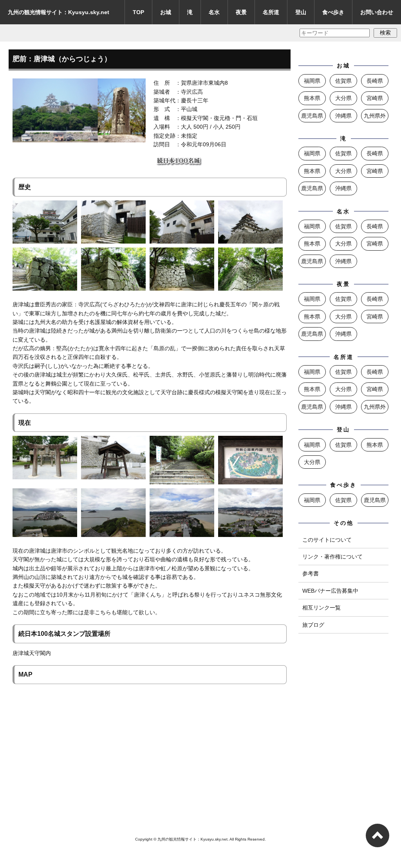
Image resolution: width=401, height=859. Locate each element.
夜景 (241, 12)
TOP (138, 12)
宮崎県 (375, 98)
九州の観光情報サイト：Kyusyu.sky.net (58, 12)
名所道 (271, 12)
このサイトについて (327, 540)
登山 (300, 12)
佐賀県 (343, 81)
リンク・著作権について (332, 556)
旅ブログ (313, 625)
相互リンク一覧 (321, 607)
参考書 (310, 573)
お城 (165, 12)
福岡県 (312, 81)
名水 (214, 12)
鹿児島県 (312, 116)
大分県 (343, 98)
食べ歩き (333, 12)
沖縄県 (343, 116)
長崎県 (375, 81)
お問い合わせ (376, 12)
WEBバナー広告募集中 (330, 591)
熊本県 (312, 98)
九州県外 (375, 116)
